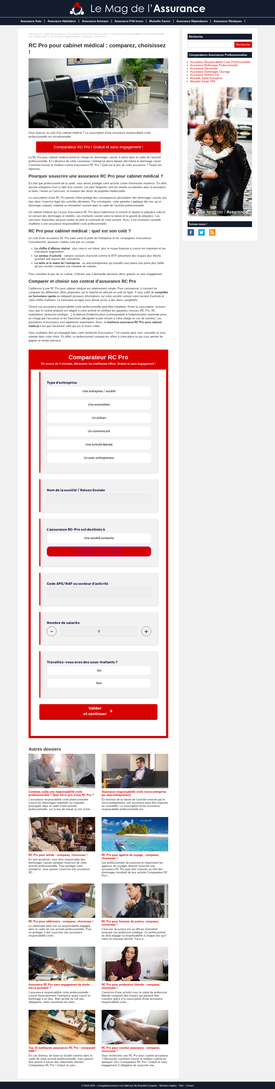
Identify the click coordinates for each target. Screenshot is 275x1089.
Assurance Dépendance (192, 21)
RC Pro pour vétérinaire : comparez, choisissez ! (61, 921)
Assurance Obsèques (228, 21)
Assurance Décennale (203, 68)
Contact (190, 1085)
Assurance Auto (30, 21)
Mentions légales (168, 1085)
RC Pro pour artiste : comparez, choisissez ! (58, 855)
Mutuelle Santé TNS (202, 81)
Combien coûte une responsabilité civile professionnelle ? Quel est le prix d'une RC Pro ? (61, 793)
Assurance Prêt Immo (129, 21)
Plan (181, 1085)
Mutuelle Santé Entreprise (206, 78)
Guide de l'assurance (55, 34)
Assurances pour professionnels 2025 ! (88, 34)
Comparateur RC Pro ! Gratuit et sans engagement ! (98, 147)
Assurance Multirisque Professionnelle (214, 65)
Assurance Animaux (95, 21)
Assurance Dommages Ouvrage (210, 71)
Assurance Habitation (61, 21)
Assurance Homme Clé (204, 75)
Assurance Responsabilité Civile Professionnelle (220, 62)
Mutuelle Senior (159, 21)
